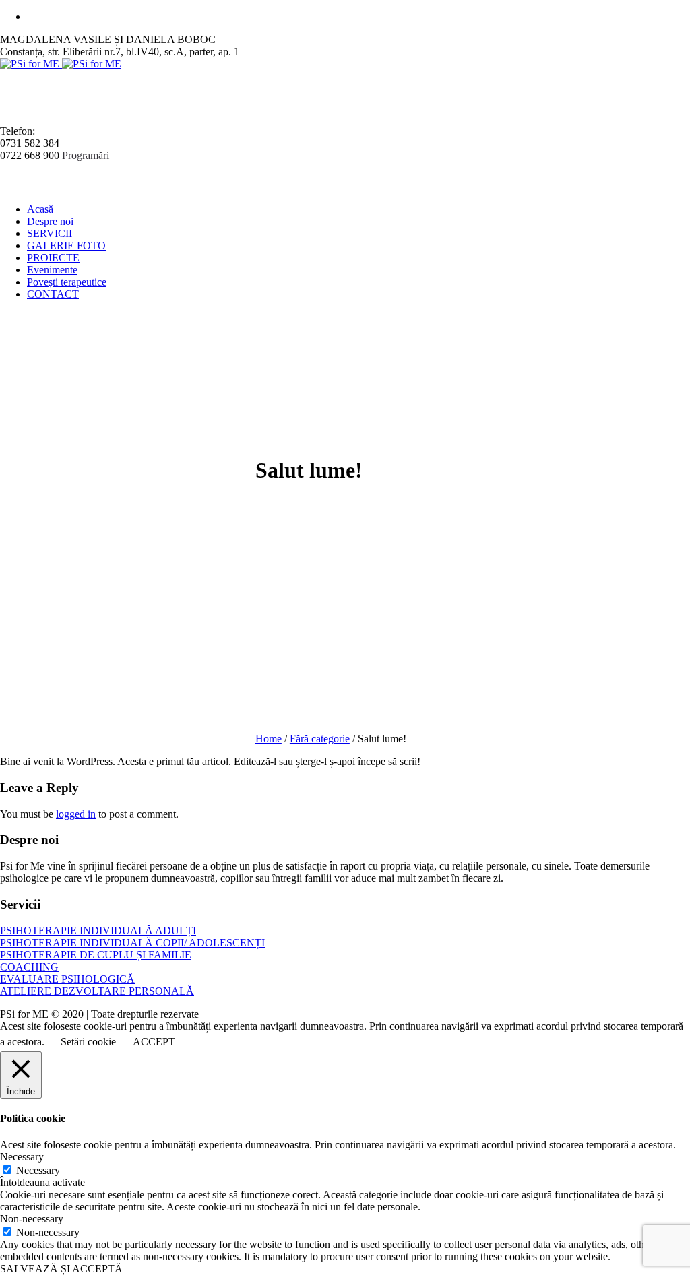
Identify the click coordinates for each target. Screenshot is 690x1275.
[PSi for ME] (60, 63)
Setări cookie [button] (88, 1041)
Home (268, 738)
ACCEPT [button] (154, 1041)
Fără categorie (320, 738)
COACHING (29, 967)
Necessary (38, 1170)
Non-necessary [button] (31, 1218)
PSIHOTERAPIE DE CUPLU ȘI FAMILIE (95, 954)
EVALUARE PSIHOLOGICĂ (67, 979)
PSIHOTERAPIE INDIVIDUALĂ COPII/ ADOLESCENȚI (132, 942)
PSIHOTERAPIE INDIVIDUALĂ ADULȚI (98, 930)
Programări (85, 155)
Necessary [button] (22, 1157)
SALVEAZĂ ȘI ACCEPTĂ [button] (61, 1268)
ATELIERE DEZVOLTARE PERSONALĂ (97, 991)
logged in (76, 814)
